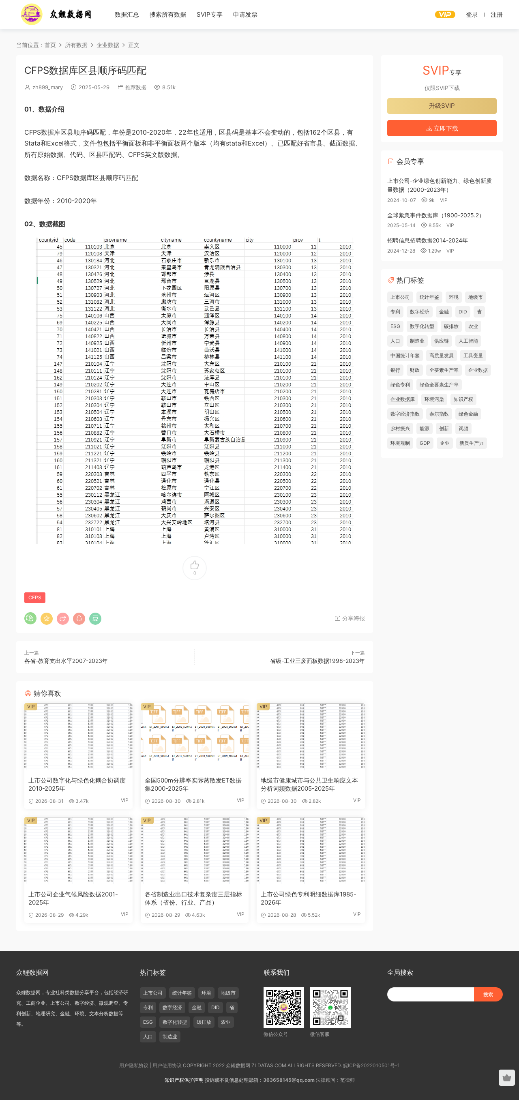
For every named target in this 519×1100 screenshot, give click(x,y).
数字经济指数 (405, 414)
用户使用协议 (167, 1065)
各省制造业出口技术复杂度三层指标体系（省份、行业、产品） (193, 898)
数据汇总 (127, 14)
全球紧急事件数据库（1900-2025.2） (436, 215)
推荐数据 (135, 87)
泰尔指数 (439, 414)
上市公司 (400, 297)
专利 (395, 312)
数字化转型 (422, 326)
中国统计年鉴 (405, 355)
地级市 (475, 297)
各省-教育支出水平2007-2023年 (66, 660)
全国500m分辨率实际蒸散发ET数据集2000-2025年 (193, 784)
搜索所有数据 (168, 14)
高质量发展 (441, 355)
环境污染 (434, 399)
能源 (424, 428)
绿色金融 (468, 414)
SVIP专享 (210, 14)
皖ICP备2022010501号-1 (371, 1065)
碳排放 (451, 326)
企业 (445, 443)
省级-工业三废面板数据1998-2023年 (317, 660)
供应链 (441, 341)
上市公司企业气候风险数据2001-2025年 (73, 898)
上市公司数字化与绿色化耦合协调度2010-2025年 (77, 784)
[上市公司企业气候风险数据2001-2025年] (78, 850)
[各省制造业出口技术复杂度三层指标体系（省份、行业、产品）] (195, 850)
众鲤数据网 (56, 14)
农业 (473, 326)
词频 (463, 428)
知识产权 (463, 399)
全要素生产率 (444, 370)
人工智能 (468, 341)
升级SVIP (442, 105)
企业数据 (478, 370)
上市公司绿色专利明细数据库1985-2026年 (308, 898)
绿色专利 (400, 385)
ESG (395, 326)
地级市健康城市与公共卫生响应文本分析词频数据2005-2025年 (309, 784)
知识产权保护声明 (184, 1080)
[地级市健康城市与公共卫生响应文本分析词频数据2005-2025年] (311, 736)
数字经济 (419, 312)
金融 (444, 312)
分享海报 (353, 618)
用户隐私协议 (133, 1065)
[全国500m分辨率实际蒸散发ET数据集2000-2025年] (195, 736)
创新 (444, 428)
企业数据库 (402, 399)
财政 (415, 370)
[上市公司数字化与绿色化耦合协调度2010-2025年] (78, 736)
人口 (395, 341)
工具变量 (473, 355)
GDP (425, 443)
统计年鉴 (429, 297)
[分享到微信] (30, 618)
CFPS (34, 597)
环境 (454, 297)
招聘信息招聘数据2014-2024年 (427, 240)
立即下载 (445, 128)
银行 (395, 370)
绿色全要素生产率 (439, 385)
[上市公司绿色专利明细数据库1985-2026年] (311, 850)
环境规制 (400, 443)
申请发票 (245, 14)
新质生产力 (471, 443)
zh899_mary (47, 87)
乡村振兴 (400, 428)
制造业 (417, 341)
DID (463, 312)
